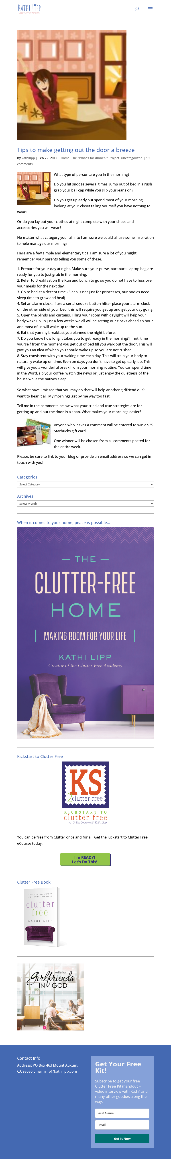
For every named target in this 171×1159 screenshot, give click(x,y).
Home (65, 158)
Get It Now (122, 1138)
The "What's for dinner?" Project (95, 158)
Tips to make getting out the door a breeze (76, 150)
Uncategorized (131, 158)
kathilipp (28, 158)
